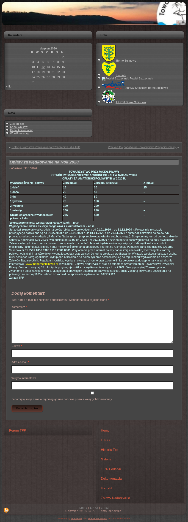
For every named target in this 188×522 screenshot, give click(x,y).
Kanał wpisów (19, 127)
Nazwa (16, 346)
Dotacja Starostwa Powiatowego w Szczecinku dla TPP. (45, 147)
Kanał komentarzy (21, 130)
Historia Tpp (110, 449)
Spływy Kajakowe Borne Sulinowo (146, 88)
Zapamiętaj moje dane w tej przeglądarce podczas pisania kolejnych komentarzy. (61, 399)
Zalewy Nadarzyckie (115, 498)
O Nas (105, 440)
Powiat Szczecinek (141, 78)
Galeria (106, 459)
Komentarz (19, 307)
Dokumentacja (111, 478)
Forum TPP (17, 430)
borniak (121, 75)
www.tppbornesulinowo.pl (42, 264)
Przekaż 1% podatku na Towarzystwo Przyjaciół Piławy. (142, 147)
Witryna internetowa (23, 378)
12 (43, 67)
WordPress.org (19, 133)
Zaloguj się (17, 123)
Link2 (94, 507)
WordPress (76, 518)
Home (105, 430)
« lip (8, 86)
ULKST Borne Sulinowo (131, 102)
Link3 (105, 507)
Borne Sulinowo (126, 60)
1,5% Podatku (111, 469)
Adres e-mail (20, 362)
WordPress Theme (97, 518)
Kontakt (106, 488)
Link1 (83, 507)
